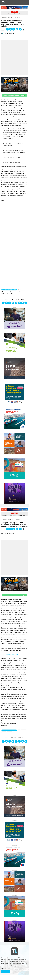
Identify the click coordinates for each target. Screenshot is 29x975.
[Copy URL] (25, 303)
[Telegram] (22, 303)
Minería (11, 291)
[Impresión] (19, 303)
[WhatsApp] (13, 29)
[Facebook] (7, 29)
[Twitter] (10, 29)
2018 (18, 289)
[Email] (20, 29)
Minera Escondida (5, 291)
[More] (23, 29)
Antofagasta (23, 289)
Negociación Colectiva (18, 291)
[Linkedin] (17, 29)
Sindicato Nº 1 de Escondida (7, 293)
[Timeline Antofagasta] (2, 33)
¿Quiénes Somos (13, 968)
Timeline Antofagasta (9, 33)
